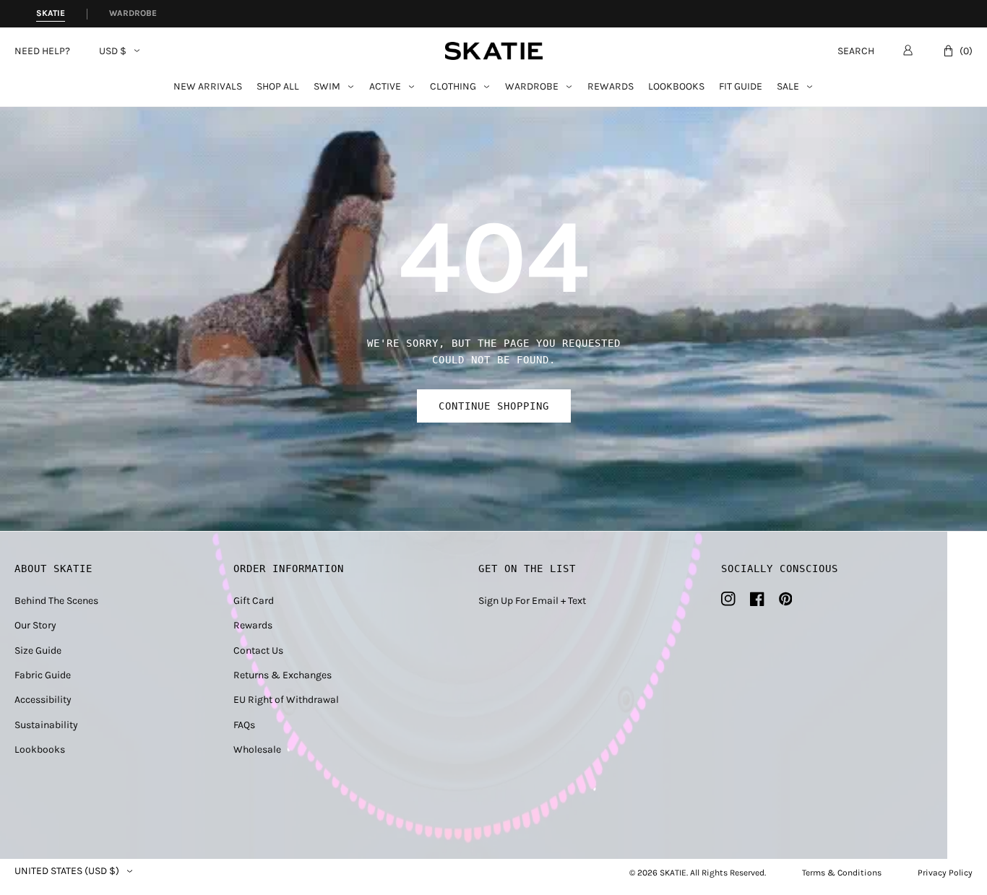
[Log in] (908, 50)
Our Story (35, 625)
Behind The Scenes (56, 600)
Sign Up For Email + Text (532, 600)
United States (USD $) (66, 871)
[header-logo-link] (494, 51)
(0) (966, 51)
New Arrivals (207, 87)
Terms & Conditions (842, 873)
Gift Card (253, 600)
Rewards (610, 87)
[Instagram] (728, 599)
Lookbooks (676, 87)
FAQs (244, 725)
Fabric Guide (42, 675)
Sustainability (46, 725)
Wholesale (257, 749)
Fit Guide (740, 87)
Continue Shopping (494, 406)
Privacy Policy (945, 873)
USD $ (112, 51)
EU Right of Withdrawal (286, 699)
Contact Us (258, 650)
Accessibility (43, 699)
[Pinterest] (786, 599)
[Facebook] (757, 599)
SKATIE (673, 873)
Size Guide (37, 650)
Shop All (278, 87)
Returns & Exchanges (282, 675)
